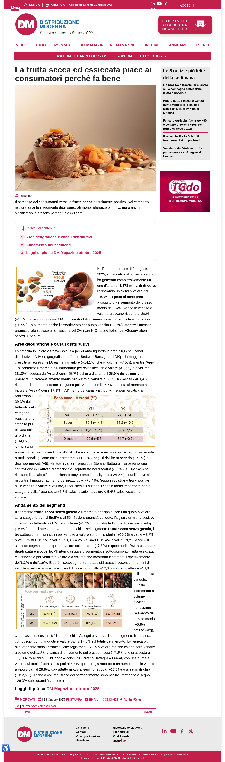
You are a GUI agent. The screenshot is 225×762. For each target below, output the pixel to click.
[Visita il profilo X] (153, 10)
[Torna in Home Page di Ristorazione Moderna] (39, 734)
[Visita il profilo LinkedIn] (153, 4)
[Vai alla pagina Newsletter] (185, 25)
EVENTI (202, 45)
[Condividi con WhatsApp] (135, 699)
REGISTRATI (189, 10)
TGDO (40, 45)
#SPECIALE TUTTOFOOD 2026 (143, 56)
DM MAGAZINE (92, 45)
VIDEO (21, 45)
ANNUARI (177, 45)
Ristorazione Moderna (127, 727)
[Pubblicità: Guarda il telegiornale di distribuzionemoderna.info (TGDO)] (185, 191)
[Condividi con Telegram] (140, 699)
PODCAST (63, 45)
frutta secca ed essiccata (39, 706)
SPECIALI (152, 45)
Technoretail (121, 731)
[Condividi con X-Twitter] (125, 699)
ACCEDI (185, 5)
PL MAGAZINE (123, 45)
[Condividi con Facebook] (121, 699)
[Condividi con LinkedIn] (130, 699)
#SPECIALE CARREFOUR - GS (82, 56)
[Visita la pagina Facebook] (166, 4)
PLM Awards (121, 736)
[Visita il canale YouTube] (159, 4)
